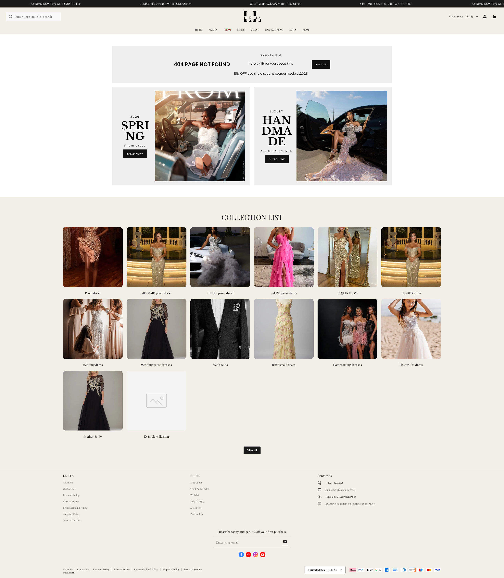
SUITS (292, 29)
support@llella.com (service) (340, 489)
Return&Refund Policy (75, 507)
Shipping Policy (71, 514)
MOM (306, 29)
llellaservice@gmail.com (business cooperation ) (350, 503)
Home (198, 29)
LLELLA (72, 573)
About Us (68, 482)
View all (252, 450)
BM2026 (321, 64)
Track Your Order (199, 488)
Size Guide (196, 482)
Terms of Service (72, 520)
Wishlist (194, 495)
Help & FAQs (197, 501)
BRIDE (241, 29)
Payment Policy (71, 495)
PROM (227, 29)
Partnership (196, 514)
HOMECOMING (274, 29)
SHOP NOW (135, 153)
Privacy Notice (71, 501)
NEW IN (212, 29)
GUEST (255, 29)
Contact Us (68, 488)
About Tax (195, 507)
